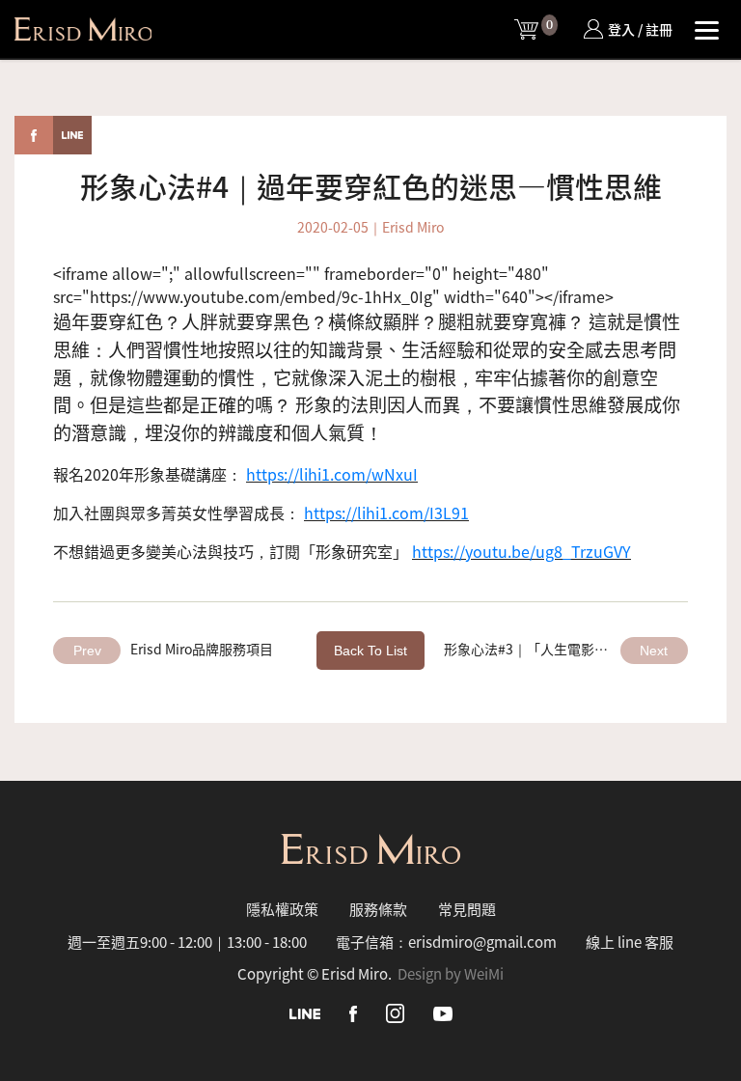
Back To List (370, 650)
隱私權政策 (282, 909)
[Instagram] (395, 1011)
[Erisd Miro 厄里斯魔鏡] (82, 29)
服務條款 (378, 909)
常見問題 (467, 909)
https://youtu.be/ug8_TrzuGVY (521, 551)
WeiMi (484, 973)
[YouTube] (443, 1012)
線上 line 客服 (629, 941)
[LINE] (304, 1012)
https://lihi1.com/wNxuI (332, 473)
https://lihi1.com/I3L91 (386, 512)
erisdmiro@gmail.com (482, 941)
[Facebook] (353, 1012)
